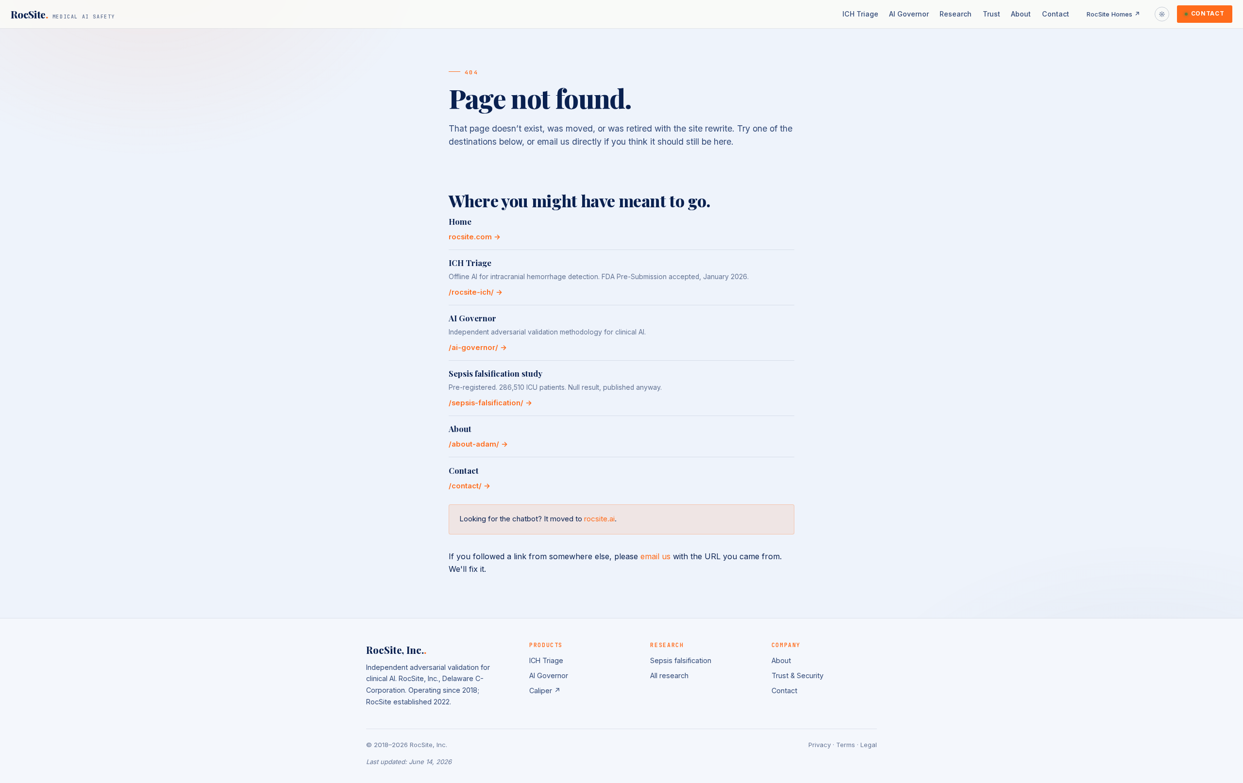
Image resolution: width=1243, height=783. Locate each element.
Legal (868, 745)
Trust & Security (797, 675)
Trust (991, 14)
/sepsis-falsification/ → (490, 403)
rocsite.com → (475, 237)
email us (655, 556)
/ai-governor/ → (478, 347)
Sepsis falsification (680, 660)
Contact (1055, 14)
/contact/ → (469, 486)
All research (669, 675)
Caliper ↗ (545, 690)
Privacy (819, 745)
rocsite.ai (599, 518)
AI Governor (909, 14)
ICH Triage (860, 14)
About (1021, 14)
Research (956, 14)
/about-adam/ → (478, 444)
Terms (845, 745)
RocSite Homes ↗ (1114, 14)
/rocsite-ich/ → (476, 292)
